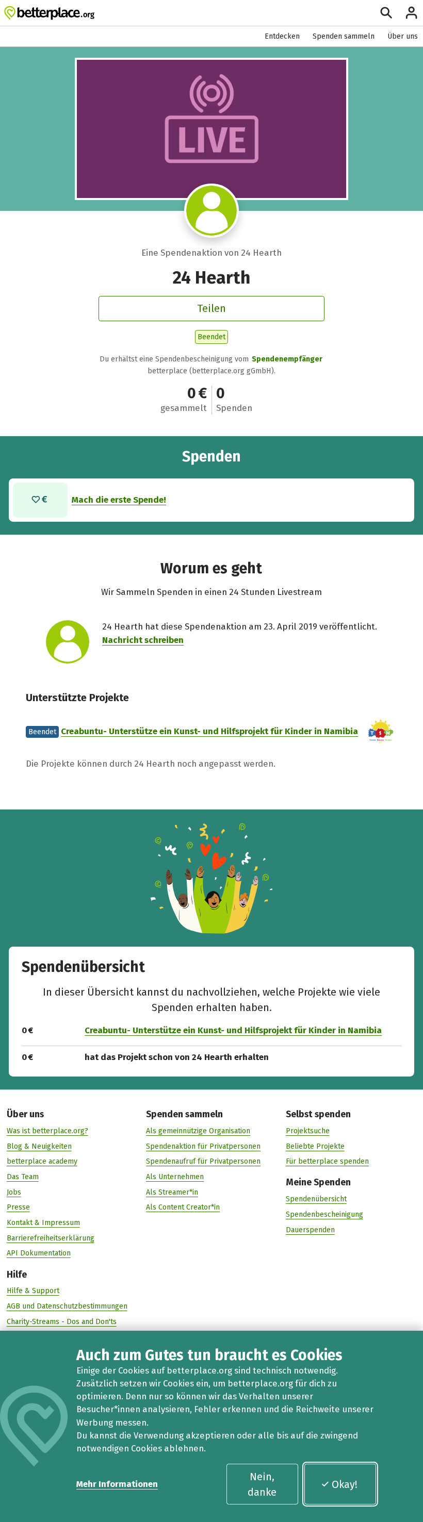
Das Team (23, 1176)
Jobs (14, 1192)
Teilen (211, 308)
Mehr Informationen (117, 1484)
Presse (18, 1207)
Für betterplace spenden (327, 1161)
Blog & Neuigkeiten (39, 1146)
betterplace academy (42, 1161)
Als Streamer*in (172, 1192)
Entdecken (282, 36)
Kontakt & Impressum (43, 1222)
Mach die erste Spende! (119, 499)
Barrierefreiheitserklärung (50, 1238)
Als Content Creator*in (183, 1207)
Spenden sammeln (344, 36)
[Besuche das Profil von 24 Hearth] (211, 211)
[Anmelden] (411, 12)
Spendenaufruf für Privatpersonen (203, 1161)
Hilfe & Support (33, 1290)
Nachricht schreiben (143, 640)
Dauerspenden (310, 1230)
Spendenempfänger (287, 359)
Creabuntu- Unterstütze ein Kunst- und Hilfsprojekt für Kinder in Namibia (209, 731)
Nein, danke (262, 1484)
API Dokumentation (39, 1253)
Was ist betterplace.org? (47, 1131)
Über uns (402, 36)
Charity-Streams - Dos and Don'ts (62, 1321)
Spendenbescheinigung (324, 1214)
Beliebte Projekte (315, 1146)
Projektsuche (308, 1131)
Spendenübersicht (316, 1199)
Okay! (344, 1484)
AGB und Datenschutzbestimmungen (67, 1306)
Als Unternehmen (175, 1176)
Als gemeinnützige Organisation (198, 1131)
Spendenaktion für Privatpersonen (203, 1146)
